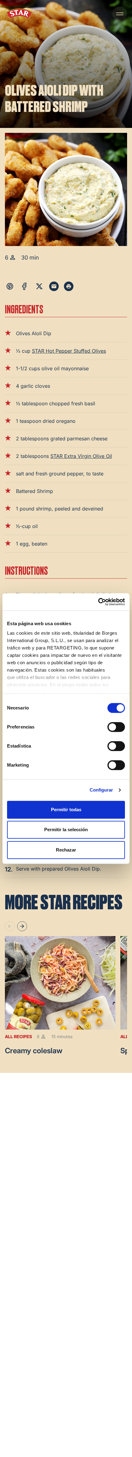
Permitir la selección (66, 829)
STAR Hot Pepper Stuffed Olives (69, 351)
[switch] (116, 727)
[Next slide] (22, 926)
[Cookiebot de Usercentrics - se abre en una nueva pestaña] (98, 602)
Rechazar (66, 849)
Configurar (101, 789)
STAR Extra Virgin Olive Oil (81, 456)
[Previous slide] (10, 926)
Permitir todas (66, 809)
